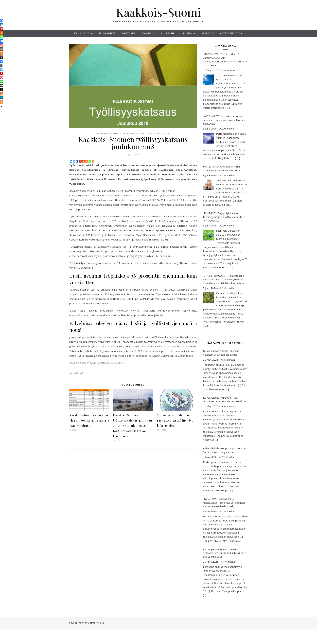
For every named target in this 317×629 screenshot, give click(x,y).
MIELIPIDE (208, 33)
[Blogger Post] (1, 49)
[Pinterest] (80, 161)
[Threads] (1, 89)
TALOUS (146, 33)
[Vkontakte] (1, 41)
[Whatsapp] (89, 161)
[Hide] (1, 106)
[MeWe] (1, 97)
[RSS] (1, 93)
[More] (93, 161)
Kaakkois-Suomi (158, 12)
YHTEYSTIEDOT (229, 33)
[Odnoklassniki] (1, 53)
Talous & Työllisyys (154, 133)
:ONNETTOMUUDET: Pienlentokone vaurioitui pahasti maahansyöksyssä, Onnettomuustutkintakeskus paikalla (223, 279)
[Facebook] (71, 161)
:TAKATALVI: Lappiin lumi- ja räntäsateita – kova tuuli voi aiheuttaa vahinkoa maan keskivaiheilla (224, 502)
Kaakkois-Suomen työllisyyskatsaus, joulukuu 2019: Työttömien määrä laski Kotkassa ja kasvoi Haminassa (132, 425)
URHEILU (186, 33)
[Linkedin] (77, 161)
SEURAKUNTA (107, 33)
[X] (1, 57)
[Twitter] (74, 161)
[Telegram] (1, 69)
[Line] (1, 81)
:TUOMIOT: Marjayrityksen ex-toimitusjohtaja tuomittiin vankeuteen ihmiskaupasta (224, 216)
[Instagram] (1, 45)
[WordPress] (1, 65)
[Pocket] (1, 77)
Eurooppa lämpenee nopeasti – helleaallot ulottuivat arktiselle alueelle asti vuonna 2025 (224, 553)
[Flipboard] (1, 73)
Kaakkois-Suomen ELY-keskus (117, 133)
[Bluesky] (1, 61)
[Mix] (86, 161)
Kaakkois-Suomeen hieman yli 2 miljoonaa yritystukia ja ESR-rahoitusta (89, 420)
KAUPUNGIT (81, 33)
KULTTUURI (168, 33)
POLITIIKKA (129, 33)
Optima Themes (96, 622)
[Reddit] (83, 161)
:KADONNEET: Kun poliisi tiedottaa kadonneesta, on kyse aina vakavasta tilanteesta (224, 119)
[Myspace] (1, 85)
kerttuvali (78, 373)
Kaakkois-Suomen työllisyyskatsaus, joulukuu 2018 (97, 362)
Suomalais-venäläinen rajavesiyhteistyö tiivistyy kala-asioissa (175, 420)
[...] (230, 107)
